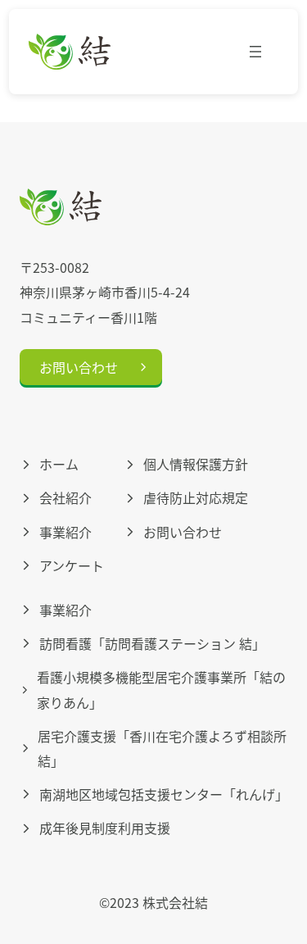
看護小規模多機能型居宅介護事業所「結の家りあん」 (161, 689)
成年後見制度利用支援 (104, 827)
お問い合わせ (78, 367)
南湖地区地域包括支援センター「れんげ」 (163, 794)
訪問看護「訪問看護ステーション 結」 (152, 643)
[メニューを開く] (255, 52)
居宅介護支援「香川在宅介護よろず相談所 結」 (162, 748)
